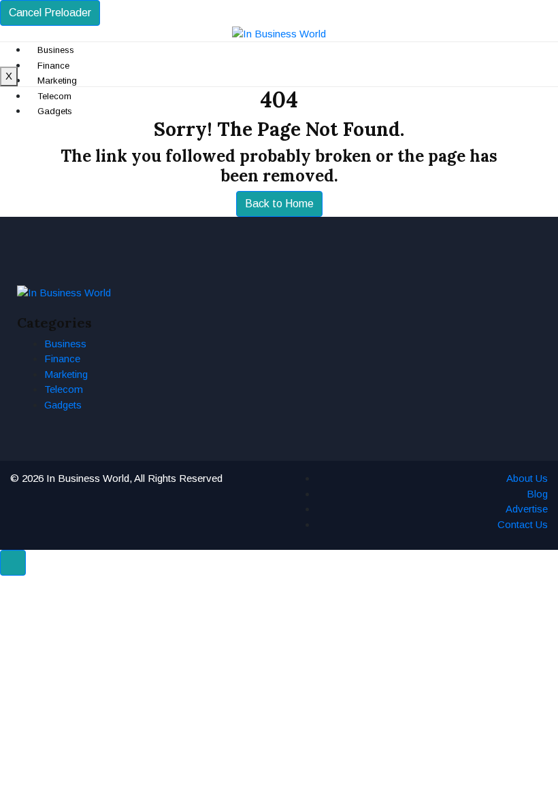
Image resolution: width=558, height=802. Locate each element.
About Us (527, 478)
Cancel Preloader (50, 12)
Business (65, 343)
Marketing (66, 374)
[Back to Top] (13, 563)
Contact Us (522, 524)
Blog (537, 494)
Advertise (527, 509)
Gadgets (63, 405)
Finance (62, 358)
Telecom (63, 389)
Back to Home (279, 203)
